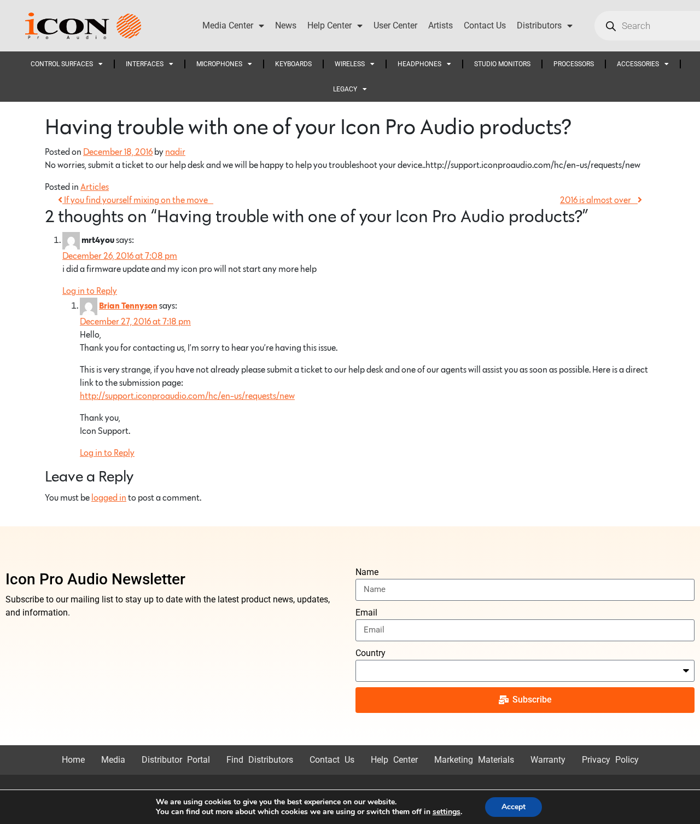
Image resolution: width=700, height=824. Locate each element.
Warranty (547, 760)
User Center (395, 25)
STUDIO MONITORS (502, 64)
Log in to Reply (89, 291)
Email (366, 612)
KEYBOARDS (293, 64)
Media (113, 760)
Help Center (329, 25)
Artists (440, 25)
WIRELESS (350, 64)
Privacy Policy (610, 760)
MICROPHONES (219, 64)
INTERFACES (145, 64)
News (285, 25)
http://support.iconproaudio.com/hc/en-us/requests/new (187, 396)
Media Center (227, 25)
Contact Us (485, 25)
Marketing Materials (474, 760)
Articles (94, 187)
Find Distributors (259, 760)
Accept (513, 807)
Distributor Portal (176, 760)
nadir (175, 152)
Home (73, 760)
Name (366, 572)
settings (446, 812)
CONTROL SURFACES (62, 64)
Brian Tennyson (128, 306)
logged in (108, 498)
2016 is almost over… (599, 200)
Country (370, 653)
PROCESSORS (573, 64)
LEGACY (345, 89)
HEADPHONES (419, 64)
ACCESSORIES (638, 64)
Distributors (539, 25)
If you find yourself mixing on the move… (137, 200)
